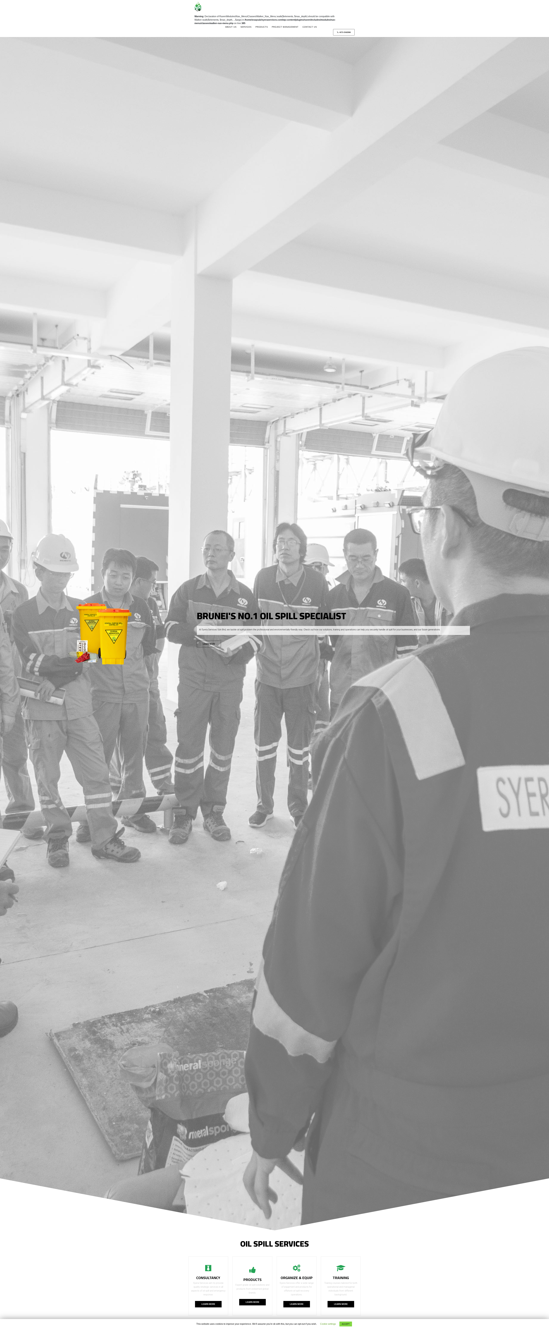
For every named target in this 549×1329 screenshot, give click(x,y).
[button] (209, 644)
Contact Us (310, 27)
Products (261, 27)
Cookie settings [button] (328, 1324)
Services (245, 27)
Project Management (285, 27)
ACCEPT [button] (346, 1324)
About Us (230, 27)
